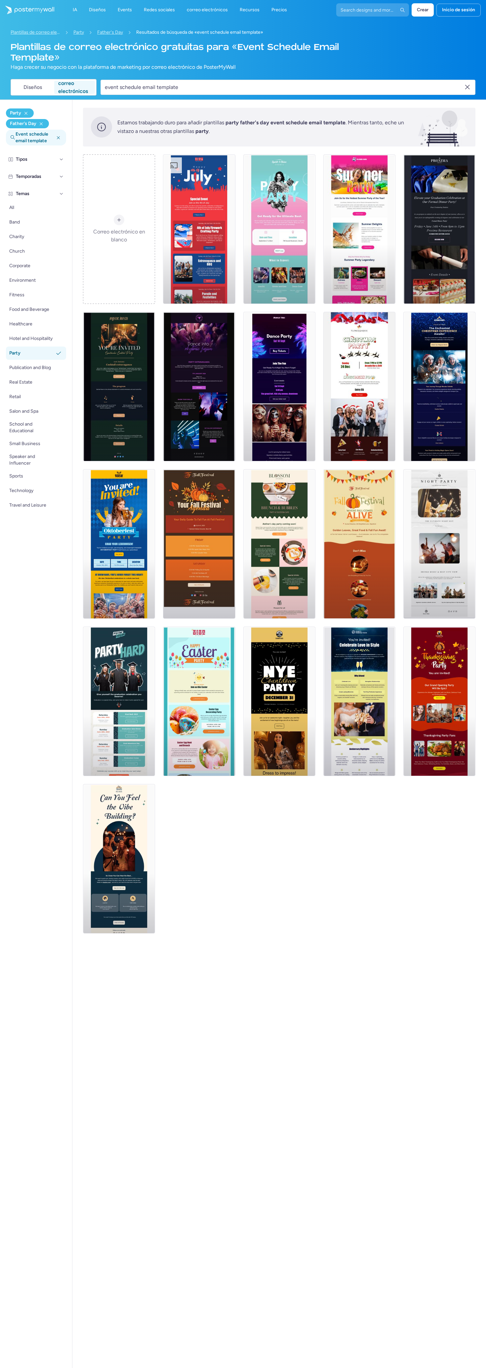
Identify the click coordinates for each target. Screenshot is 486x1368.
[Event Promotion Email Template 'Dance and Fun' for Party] (279, 386)
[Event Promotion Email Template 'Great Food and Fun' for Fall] (359, 544)
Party (78, 32)
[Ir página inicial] (27, 10)
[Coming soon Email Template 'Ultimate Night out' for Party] (439, 544)
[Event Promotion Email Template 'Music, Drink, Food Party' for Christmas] (359, 386)
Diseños (32, 87)
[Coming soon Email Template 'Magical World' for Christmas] (439, 386)
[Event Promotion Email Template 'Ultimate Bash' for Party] (279, 229)
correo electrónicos (73, 87)
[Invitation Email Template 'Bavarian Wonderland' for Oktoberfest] (119, 544)
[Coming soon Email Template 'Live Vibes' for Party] (119, 858)
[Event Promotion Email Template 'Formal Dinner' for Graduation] (439, 229)
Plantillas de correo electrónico (35, 32)
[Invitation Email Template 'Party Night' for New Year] (279, 701)
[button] (61, 159)
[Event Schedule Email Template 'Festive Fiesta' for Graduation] (119, 701)
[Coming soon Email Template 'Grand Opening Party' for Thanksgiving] (439, 701)
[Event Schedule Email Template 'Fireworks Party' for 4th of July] (199, 229)
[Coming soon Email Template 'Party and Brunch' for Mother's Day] (279, 544)
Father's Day (110, 32)
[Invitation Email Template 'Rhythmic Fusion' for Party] (199, 386)
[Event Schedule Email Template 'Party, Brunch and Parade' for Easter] (199, 701)
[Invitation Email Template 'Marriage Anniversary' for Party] (359, 701)
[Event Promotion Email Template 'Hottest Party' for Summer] (359, 229)
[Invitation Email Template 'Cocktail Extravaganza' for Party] (119, 386)
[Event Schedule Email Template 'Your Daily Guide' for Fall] (199, 544)
